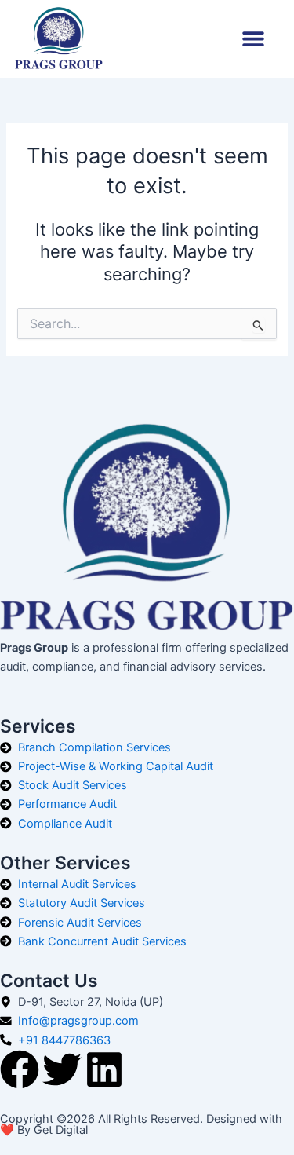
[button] (252, 39)
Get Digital (61, 1130)
